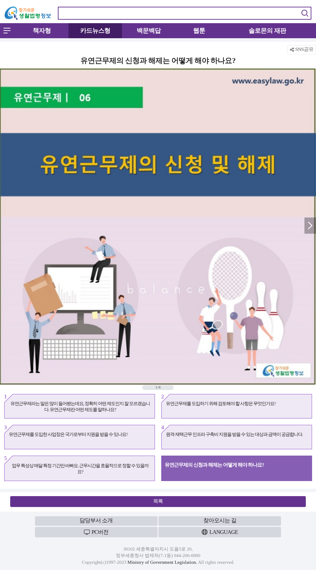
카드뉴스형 (95, 30)
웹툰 (199, 30)
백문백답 (149, 30)
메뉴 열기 (7, 30)
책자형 (42, 30)
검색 (305, 13)
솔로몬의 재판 (267, 30)
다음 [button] (310, 225)
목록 (158, 501)
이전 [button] (6, 225)
